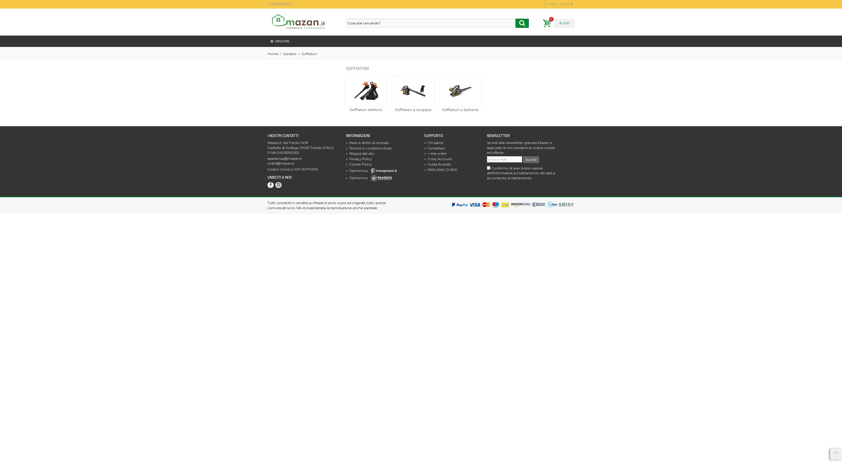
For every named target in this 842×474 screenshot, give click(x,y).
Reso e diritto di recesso (367, 143)
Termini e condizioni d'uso (369, 148)
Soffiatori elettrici (366, 110)
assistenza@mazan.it (285, 158)
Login (552, 4)
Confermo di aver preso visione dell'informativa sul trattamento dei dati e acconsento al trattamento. (521, 173)
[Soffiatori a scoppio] (413, 90)
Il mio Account (438, 159)
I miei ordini (435, 153)
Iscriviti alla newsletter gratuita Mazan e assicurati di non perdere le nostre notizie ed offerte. (521, 148)
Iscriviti (531, 160)
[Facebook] (271, 185)
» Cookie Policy (359, 164)
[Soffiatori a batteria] (460, 90)
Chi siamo (434, 143)
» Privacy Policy (359, 159)
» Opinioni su (357, 171)
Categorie (282, 41)
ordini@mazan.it (281, 163)
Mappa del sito (360, 153)
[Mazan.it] (297, 21)
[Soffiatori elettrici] (366, 90)
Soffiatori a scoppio (413, 110)
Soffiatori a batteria (460, 110)
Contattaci (434, 148)
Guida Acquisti (437, 164)
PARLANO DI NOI (440, 170)
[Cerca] (522, 23)
